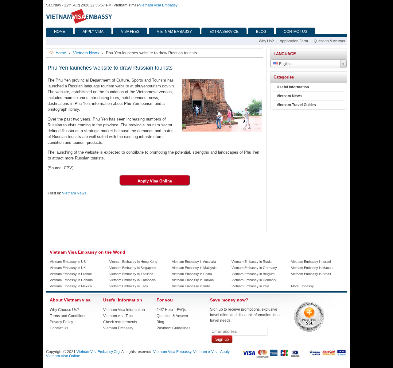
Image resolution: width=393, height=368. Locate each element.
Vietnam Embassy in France (71, 274)
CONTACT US (295, 31)
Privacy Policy (61, 322)
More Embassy (302, 286)
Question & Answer (329, 41)
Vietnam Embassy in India (191, 286)
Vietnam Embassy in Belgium (253, 274)
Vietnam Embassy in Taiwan (193, 280)
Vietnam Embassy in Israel (311, 261)
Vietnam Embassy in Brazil (311, 274)
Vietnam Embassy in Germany (254, 268)
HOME (59, 31)
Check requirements (120, 322)
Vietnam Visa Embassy (158, 5)
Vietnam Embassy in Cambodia (132, 280)
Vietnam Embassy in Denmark (254, 280)
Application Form (294, 41)
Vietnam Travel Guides (296, 105)
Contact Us (59, 328)
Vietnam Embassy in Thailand (131, 274)
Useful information (293, 87)
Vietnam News (74, 193)
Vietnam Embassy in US (68, 261)
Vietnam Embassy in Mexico (71, 286)
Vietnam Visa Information (124, 310)
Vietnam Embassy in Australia (194, 261)
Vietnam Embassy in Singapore (132, 268)
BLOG (261, 31)
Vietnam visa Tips (118, 316)
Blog (160, 322)
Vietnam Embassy (118, 328)
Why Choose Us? (64, 310)
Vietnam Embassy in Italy (250, 286)
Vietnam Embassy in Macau (312, 268)
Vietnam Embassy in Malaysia (194, 268)
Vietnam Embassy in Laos (128, 286)
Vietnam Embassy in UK (68, 268)
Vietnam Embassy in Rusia (251, 261)
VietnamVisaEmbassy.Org (98, 352)
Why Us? (266, 41)
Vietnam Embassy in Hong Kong (133, 261)
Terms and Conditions (68, 316)
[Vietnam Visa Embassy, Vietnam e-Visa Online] (79, 22)
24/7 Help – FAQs (171, 310)
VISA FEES (130, 31)
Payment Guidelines (173, 328)
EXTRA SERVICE (224, 31)
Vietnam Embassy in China (192, 274)
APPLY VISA (93, 31)
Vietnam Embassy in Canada (71, 280)
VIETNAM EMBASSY (174, 31)
